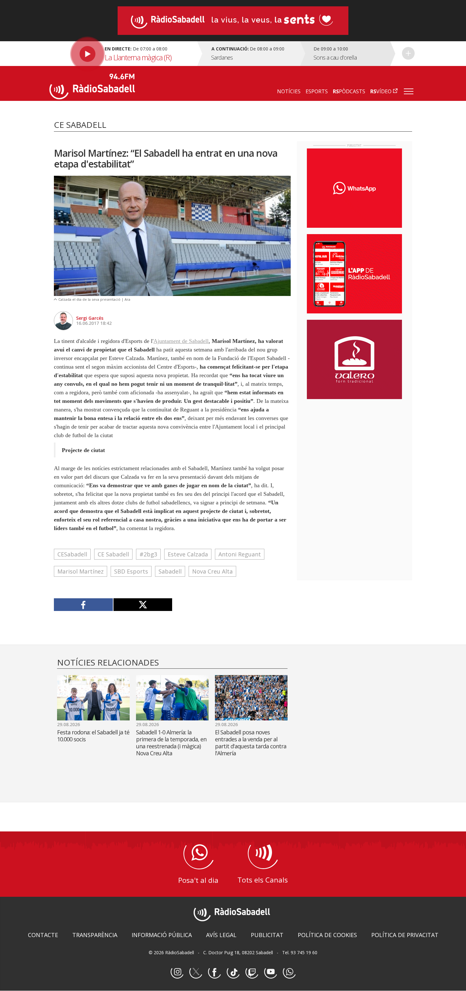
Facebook (214, 972)
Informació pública (162, 935)
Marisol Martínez (80, 571)
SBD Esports (131, 571)
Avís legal (221, 935)
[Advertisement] (354, 445)
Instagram (177, 972)
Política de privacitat (404, 935)
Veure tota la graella (408, 53)
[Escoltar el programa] (122, 53)
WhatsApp (289, 972)
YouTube (270, 972)
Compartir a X (142, 604)
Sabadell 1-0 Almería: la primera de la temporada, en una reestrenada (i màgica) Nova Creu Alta (171, 742)
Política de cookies (327, 935)
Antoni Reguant (239, 554)
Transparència (94, 935)
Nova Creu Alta (212, 571)
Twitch (251, 972)
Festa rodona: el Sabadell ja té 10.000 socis (93, 735)
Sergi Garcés (89, 318)
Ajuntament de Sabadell (181, 341)
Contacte (43, 935)
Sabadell (170, 571)
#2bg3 (148, 554)
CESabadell (72, 554)
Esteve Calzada (188, 554)
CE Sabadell (113, 554)
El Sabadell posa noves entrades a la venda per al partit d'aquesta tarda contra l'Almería (250, 742)
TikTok (233, 972)
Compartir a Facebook (83, 604)
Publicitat (267, 935)
